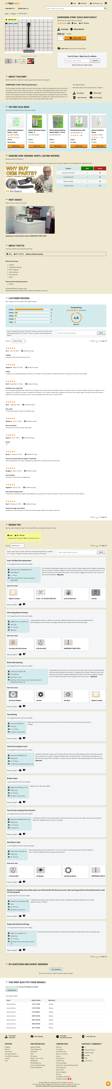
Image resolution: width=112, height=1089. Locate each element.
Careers (58, 1056)
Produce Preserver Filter (77, 130)
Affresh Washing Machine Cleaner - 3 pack (15, 131)
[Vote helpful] (20, 604)
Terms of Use (60, 1070)
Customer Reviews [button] (19, 298)
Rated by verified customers (34, 254)
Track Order (8, 1051)
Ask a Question (56, 969)
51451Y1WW (36, 1004)
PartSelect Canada (61, 1079)
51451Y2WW (36, 1008)
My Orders (84, 3)
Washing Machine (35, 1063)
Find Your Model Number (37, 1065)
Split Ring (67, 700)
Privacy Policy (60, 1058)
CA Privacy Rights (61, 1063)
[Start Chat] (108, 1083)
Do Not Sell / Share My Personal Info (67, 1065)
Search (101, 333)
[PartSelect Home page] (12, 3)
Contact (7, 1058)
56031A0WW (36, 1016)
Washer (13, 13)
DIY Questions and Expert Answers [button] (28, 964)
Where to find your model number (82, 65)
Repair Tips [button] (15, 524)
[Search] (105, 8)
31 (30, 309)
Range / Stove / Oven (36, 1058)
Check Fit (95, 60)
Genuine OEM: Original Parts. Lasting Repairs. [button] (34, 155)
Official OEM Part (79, 29)
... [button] (59, 574)
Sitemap (58, 1074)
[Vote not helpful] (24, 604)
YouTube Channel (90, 1050)
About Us (58, 1047)
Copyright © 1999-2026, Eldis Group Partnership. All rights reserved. (56, 1086)
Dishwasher (33, 1051)
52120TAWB (36, 1012)
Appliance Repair (35, 1047)
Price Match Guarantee (12, 1056)
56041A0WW (36, 1020)
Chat (74, 3)
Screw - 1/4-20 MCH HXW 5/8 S (46, 598)
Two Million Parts (61, 1051)
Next (103, 341)
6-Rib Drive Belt (41, 648)
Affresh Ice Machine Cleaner (97, 131)
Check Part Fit (12, 990)
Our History (59, 1049)
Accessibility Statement (63, 1077)
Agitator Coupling (14, 598)
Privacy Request (61, 1067)
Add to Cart (77, 38)
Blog (86, 1058)
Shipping (7, 1047)
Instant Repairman (36, 1049)
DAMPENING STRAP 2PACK (72, 648)
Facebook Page (89, 1053)
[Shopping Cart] (105, 3)
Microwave (33, 1056)
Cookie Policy (60, 1061)
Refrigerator (34, 1061)
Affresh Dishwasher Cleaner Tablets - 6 (37, 131)
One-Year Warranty (10, 1054)
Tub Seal (38, 700)
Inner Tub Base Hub (70, 598)
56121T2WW (36, 1028)
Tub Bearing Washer (70, 876)
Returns (7, 1049)
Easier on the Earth (62, 1054)
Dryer (32, 1054)
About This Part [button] (18, 76)
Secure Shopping (61, 1072)
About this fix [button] (16, 245)
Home (6, 13)
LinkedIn (87, 1055)
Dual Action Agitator (15, 700)
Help (6, 1061)
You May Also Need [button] (19, 107)
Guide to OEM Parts (36, 1067)
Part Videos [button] (15, 199)
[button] (10, 9)
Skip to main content (56, 48)
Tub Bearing (40, 876)
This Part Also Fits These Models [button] (27, 982)
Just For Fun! (88, 1061)
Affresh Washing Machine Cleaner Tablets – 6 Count (57, 131)
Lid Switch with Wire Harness (18, 648)
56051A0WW (36, 1024)
